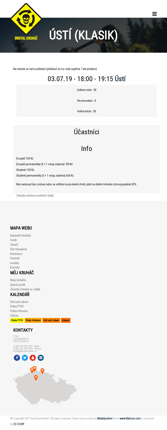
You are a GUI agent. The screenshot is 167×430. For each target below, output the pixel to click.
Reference (16, 254)
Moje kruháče (18, 280)
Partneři (15, 258)
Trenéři (14, 245)
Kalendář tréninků (20, 235)
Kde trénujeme (18, 249)
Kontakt (15, 267)
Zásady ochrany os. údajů (25, 289)
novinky (14, 263)
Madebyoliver (105, 418)
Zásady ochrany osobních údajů (35, 195)
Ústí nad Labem (19, 302)
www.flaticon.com (130, 418)
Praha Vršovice (19, 311)
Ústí (120, 79)
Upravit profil (17, 285)
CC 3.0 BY (18, 424)
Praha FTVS (17, 306)
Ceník (13, 240)
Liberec (14, 315)
